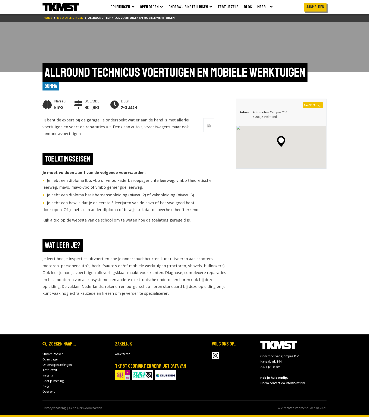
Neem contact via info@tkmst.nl (282, 383)
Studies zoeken (52, 354)
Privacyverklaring (54, 408)
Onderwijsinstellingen (57, 365)
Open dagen (50, 359)
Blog (45, 386)
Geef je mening (53, 381)
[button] (281, 141)
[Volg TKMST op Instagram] (215, 358)
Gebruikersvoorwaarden (85, 408)
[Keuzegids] (165, 375)
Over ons (48, 391)
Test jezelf (49, 370)
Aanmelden (315, 7)
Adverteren (122, 354)
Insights (47, 375)
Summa (51, 86)
